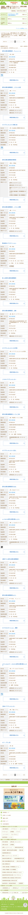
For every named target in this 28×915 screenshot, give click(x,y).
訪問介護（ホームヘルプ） (15, 841)
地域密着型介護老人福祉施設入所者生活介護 (11, 877)
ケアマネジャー (14, 828)
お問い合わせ (4, 904)
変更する (24, 14)
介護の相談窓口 (6, 824)
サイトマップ (21, 901)
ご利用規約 (12, 904)
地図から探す (5, 818)
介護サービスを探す (7, 815)
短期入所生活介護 (20, 861)
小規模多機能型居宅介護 (19, 858)
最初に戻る (5, 41)
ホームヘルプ (22, 828)
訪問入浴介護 (5, 844)
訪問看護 (12, 831)
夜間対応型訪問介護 (19, 847)
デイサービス (5, 831)
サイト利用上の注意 (19, 906)
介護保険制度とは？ (6, 888)
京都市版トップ (9, 779)
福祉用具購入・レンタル (7, 837)
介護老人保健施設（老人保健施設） (9, 869)
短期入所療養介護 (6, 863)
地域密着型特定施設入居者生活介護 (9, 880)
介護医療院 (20, 883)
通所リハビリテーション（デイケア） (10, 855)
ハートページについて (11, 901)
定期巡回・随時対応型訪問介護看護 (9, 850)
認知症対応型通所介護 (6, 858)
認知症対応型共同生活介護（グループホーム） (11, 875)
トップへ (25, 905)
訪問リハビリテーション (7, 847)
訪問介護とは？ (16, 888)
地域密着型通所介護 (6, 852)
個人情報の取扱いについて (6, 906)
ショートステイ (5, 834)
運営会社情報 (4, 909)
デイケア (18, 831)
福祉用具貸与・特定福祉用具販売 (9, 883)
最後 (24, 41)
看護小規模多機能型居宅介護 (8, 861)
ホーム (2, 779)
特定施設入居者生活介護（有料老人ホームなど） (12, 872)
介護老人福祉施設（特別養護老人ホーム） (11, 866)
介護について (5, 821)
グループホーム (14, 834)
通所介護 (21, 850)
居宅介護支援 (12, 56)
